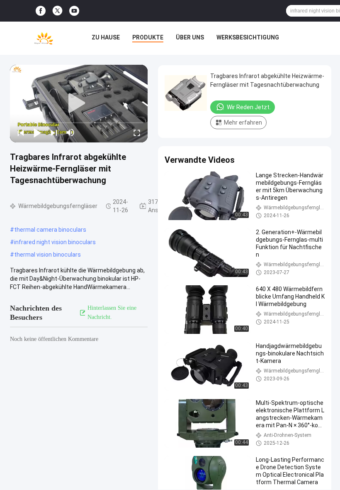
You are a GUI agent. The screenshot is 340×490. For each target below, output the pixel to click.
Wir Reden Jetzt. (249, 107)
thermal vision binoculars (47, 254)
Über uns (190, 37)
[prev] (20, 132)
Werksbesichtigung (247, 37)
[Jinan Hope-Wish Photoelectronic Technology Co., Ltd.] (44, 38)
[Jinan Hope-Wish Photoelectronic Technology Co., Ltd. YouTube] (74, 11)
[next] (54, 132)
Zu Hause (106, 37)
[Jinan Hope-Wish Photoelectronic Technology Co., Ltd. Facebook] (40, 11)
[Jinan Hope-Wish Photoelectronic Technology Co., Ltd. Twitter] (57, 11)
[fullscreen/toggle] (137, 132)
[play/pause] (37, 132)
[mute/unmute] (70, 132)
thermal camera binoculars (50, 229)
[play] (78, 103)
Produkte (147, 37)
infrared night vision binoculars (55, 242)
